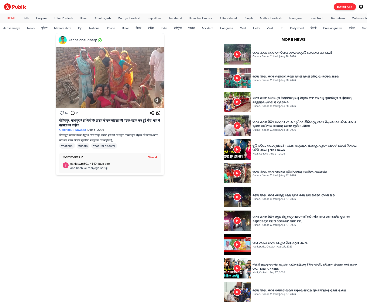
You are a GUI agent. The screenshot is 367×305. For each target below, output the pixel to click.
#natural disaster (104, 146)
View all (152, 157)
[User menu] (361, 6)
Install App (345, 6)
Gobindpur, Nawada (72, 129)
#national (67, 146)
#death (83, 146)
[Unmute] (157, 100)
